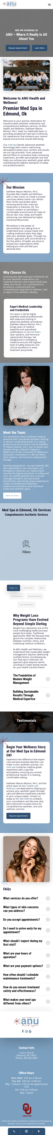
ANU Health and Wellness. (18, 1121)
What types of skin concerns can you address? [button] (21, 909)
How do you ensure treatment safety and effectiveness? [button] (21, 989)
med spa (12, 144)
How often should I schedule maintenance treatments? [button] (20, 976)
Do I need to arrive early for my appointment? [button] (22, 930)
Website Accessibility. (36, 1123)
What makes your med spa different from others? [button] (19, 1001)
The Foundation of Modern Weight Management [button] (24, 679)
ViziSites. (11, 1123)
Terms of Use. (21, 1123)
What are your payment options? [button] (23, 966)
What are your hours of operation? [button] (17, 955)
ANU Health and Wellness (22, 787)
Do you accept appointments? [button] (21, 919)
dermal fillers (33, 332)
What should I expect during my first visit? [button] (22, 942)
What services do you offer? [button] (20, 898)
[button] (49, 4)
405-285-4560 (22, 798)
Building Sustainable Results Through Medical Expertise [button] (25, 695)
